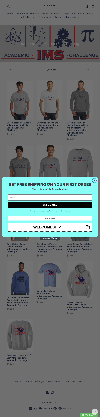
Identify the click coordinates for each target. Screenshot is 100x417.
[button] (50, 227)
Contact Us (90, 415)
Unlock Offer (50, 205)
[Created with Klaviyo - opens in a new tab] (50, 238)
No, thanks (50, 218)
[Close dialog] (94, 180)
